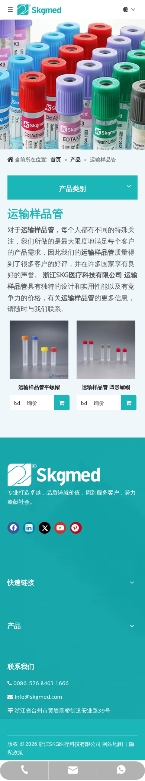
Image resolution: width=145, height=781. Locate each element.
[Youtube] (60, 528)
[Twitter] (45, 528)
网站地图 (112, 743)
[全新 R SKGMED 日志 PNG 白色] (53, 474)
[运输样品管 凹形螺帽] (106, 349)
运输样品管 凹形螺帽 (106, 386)
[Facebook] (13, 528)
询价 (32, 403)
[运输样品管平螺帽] (39, 349)
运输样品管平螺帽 (39, 386)
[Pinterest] (76, 528)
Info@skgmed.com (38, 696)
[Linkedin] (29, 528)
